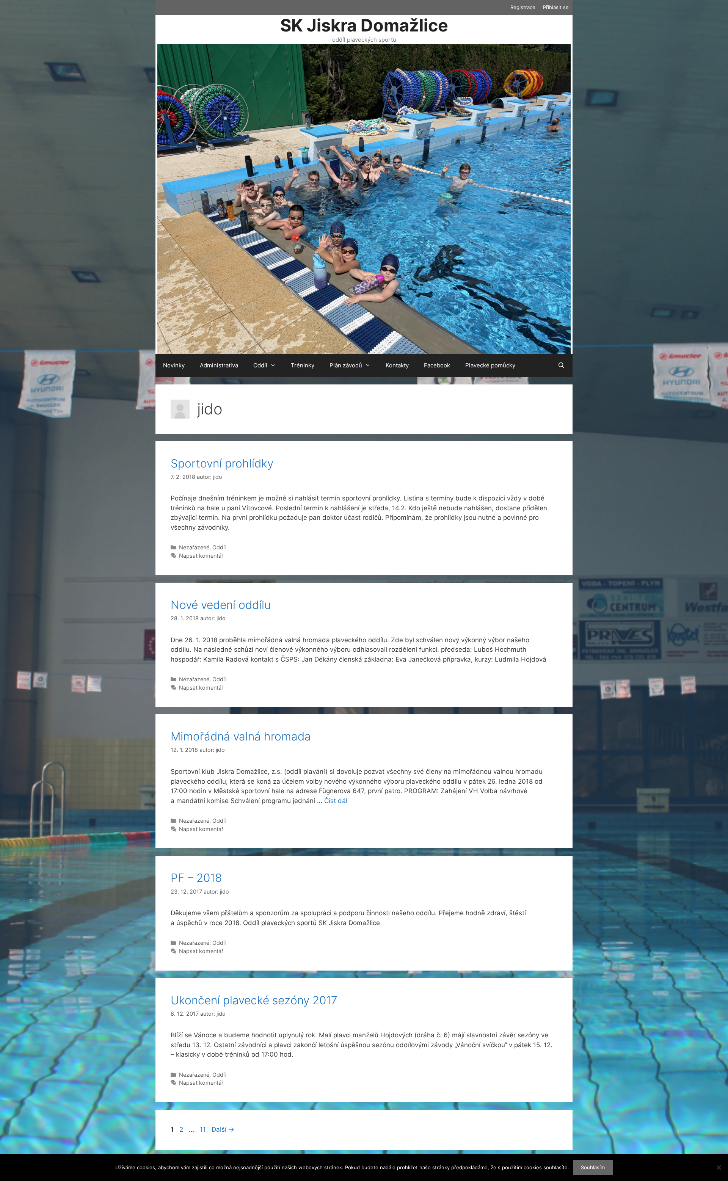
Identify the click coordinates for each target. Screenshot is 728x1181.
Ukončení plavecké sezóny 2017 (254, 1000)
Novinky (174, 365)
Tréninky (302, 365)
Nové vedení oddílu (221, 605)
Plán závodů (345, 365)
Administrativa (219, 365)
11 (203, 1129)
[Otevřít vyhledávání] (561, 365)
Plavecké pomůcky (490, 365)
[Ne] (718, 1167)
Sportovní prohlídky (222, 463)
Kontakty (397, 365)
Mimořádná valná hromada (241, 736)
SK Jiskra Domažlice (364, 25)
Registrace (522, 7)
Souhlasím (593, 1167)
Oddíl (260, 365)
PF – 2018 (196, 878)
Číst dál (335, 801)
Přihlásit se (556, 7)
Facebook (437, 365)
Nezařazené (194, 547)
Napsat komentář (201, 555)
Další (223, 1129)
